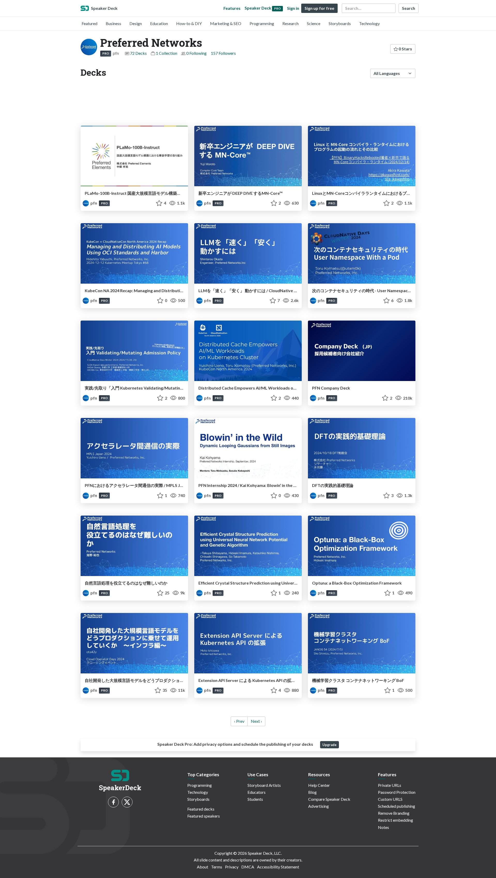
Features (232, 8)
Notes (383, 827)
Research (290, 23)
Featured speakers (203, 815)
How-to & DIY (189, 23)
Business (113, 23)
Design (135, 23)
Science (313, 23)
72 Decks (138, 53)
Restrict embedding (395, 820)
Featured (89, 23)
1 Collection (166, 53)
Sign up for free (319, 8)
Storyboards (340, 23)
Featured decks (200, 808)
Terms (216, 866)
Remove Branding (393, 813)
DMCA (247, 866)
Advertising (318, 806)
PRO (105, 53)
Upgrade (329, 745)
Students (255, 799)
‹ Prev (239, 721)
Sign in (293, 8)
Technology (369, 23)
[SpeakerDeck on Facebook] (113, 802)
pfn (94, 202)
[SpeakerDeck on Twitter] (127, 802)
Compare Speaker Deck (329, 799)
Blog (312, 792)
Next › (256, 721)
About (202, 866)
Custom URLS (390, 799)
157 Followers (223, 53)
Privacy (231, 866)
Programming (262, 23)
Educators (256, 792)
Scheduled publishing (396, 806)
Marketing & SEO (225, 23)
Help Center (319, 785)
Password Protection (396, 792)
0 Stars (405, 48)
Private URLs (389, 785)
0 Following (196, 53)
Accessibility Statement (278, 866)
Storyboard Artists (264, 785)
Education (159, 23)
